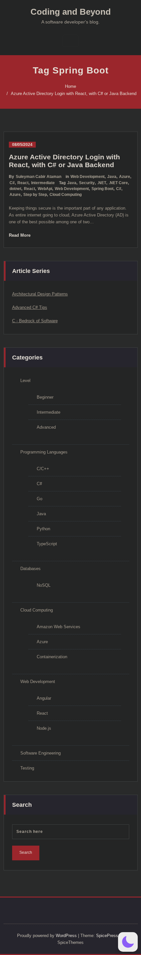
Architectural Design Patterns (40, 294)
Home (70, 86)
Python (43, 528)
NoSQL (43, 585)
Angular (44, 698)
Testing (27, 768)
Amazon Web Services (58, 626)
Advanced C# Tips (29, 307)
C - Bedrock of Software (35, 320)
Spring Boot (102, 188)
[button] (128, 942)
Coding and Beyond (70, 12)
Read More (19, 235)
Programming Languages (44, 452)
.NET (101, 183)
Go (39, 498)
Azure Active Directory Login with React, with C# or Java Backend (73, 93)
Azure (124, 176)
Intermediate (43, 183)
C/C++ (43, 468)
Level (25, 380)
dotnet (15, 188)
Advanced (46, 427)
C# (12, 183)
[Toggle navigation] (70, 41)
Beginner (45, 397)
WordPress (66, 935)
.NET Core (118, 183)
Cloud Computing (66, 194)
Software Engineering (40, 753)
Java (111, 176)
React (23, 183)
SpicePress (107, 935)
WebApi (45, 188)
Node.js (44, 728)
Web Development (87, 176)
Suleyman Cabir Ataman (38, 176)
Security (87, 183)
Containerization (52, 656)
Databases (30, 568)
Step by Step (35, 194)
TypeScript (47, 543)
